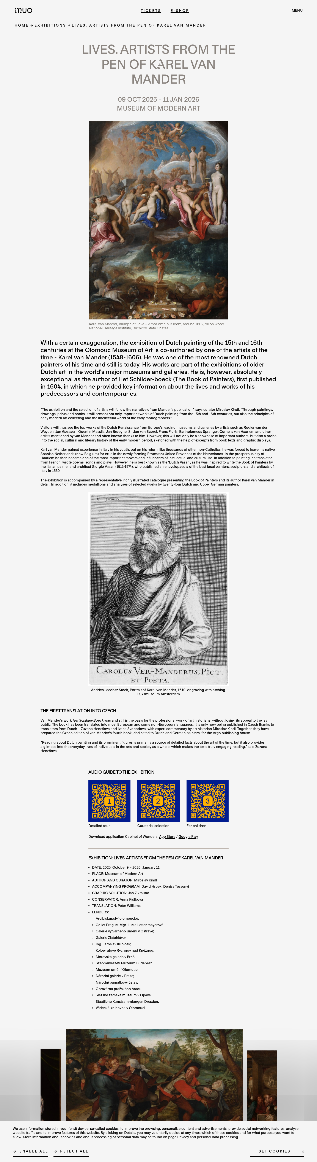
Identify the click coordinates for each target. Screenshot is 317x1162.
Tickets (151, 10)
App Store (167, 836)
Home (22, 25)
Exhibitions (50, 25)
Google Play (188, 836)
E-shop (180, 10)
